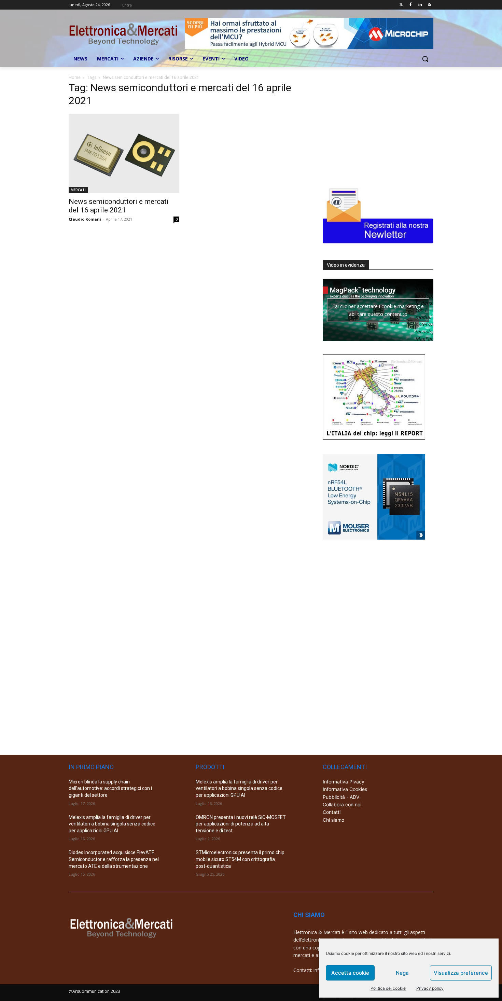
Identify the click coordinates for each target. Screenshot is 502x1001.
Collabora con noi (342, 804)
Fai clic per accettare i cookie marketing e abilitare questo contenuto (378, 310)
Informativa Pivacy (343, 781)
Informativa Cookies (345, 789)
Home (75, 77)
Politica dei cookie (388, 988)
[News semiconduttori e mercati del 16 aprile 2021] (124, 153)
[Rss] (429, 5)
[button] (425, 59)
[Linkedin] (420, 5)
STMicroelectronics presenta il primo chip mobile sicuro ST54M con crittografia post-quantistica (240, 859)
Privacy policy (430, 988)
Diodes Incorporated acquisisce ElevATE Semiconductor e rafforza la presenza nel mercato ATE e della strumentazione (114, 859)
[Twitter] (401, 5)
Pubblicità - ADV (341, 797)
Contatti (331, 812)
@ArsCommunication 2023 (94, 991)
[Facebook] (411, 5)
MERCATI (78, 189)
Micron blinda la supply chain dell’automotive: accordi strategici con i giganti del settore (110, 788)
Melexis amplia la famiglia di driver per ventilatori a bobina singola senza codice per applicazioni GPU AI (112, 824)
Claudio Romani (85, 219)
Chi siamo (333, 820)
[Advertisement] (374, 127)
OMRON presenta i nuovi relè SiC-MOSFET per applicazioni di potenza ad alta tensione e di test (241, 824)
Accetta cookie (350, 973)
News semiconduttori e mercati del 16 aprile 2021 (119, 205)
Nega (402, 973)
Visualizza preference (461, 973)
